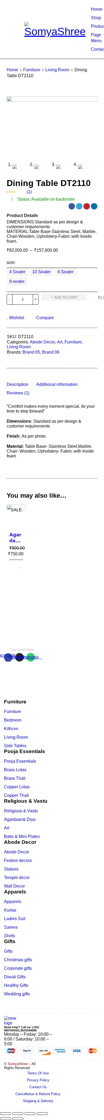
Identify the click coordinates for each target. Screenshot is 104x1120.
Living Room (57, 70)
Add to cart (66, 297)
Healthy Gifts (16, 985)
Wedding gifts (17, 994)
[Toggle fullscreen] (30, 1113)
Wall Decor (14, 886)
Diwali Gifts (15, 977)
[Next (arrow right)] (17, 1118)
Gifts (8, 951)
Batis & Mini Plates (22, 836)
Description (17, 384)
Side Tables (15, 745)
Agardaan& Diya (19, 819)
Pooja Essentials (20, 761)
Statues (11, 869)
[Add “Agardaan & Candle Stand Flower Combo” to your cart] (9, 566)
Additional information (57, 384)
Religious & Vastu (21, 811)
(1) (29, 191)
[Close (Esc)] (5, 1113)
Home (12, 70)
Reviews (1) (18, 393)
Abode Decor (42, 342)
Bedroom (12, 720)
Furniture (31, 70)
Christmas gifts (18, 959)
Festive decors (18, 860)
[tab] (17, 384)
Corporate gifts (18, 968)
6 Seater (66, 272)
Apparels (12, 901)
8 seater (17, 281)
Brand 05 (31, 352)
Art (59, 342)
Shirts (9, 935)
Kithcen (11, 728)
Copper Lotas (17, 787)
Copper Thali (16, 795)
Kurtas (10, 910)
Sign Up (59, 647)
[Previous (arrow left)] (5, 1118)
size (10, 262)
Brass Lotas (15, 769)
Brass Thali (15, 778)
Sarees (11, 927)
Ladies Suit (14, 918)
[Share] (17, 1113)
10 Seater (41, 272)
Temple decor (17, 877)
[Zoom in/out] (42, 1113)
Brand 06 (50, 352)
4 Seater (17, 272)
